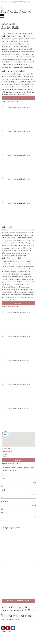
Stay (13, 33)
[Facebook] (12, 628)
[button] (1, 7)
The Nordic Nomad (15, 11)
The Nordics (7, 33)
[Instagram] (3, 628)
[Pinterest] (8, 628)
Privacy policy (6, 631)
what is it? (13, 101)
